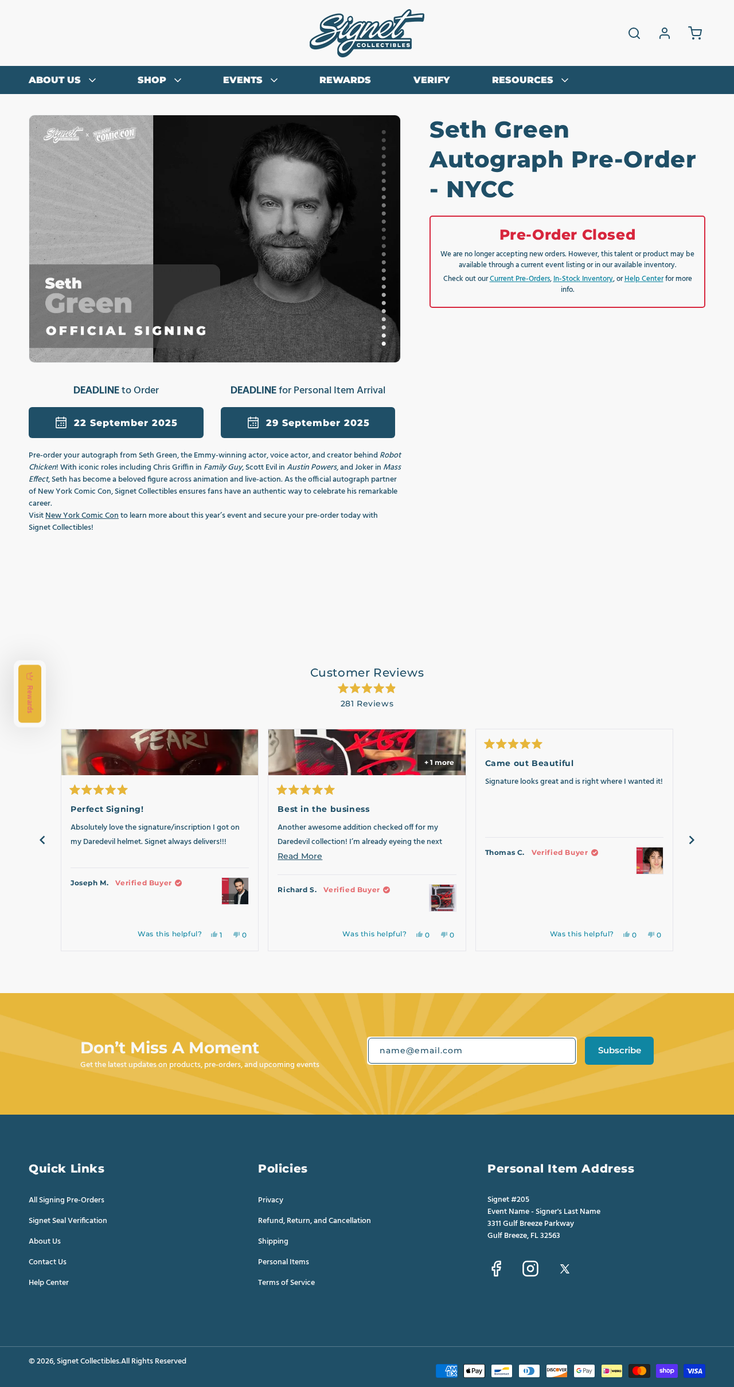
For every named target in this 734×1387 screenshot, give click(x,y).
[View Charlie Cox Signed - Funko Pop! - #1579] (442, 898)
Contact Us (48, 1262)
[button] (634, 33)
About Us (45, 1241)
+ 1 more (439, 762)
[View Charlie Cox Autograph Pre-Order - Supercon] (235, 891)
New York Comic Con (82, 515)
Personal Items (283, 1262)
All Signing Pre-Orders (66, 1200)
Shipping (273, 1241)
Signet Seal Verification (68, 1220)
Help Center (643, 279)
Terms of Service (286, 1282)
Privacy (270, 1200)
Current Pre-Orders (520, 279)
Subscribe (619, 1050)
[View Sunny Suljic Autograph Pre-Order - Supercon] (649, 860)
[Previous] (42, 840)
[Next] (691, 840)
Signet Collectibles (88, 1361)
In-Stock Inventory (583, 279)
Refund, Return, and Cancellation (314, 1220)
